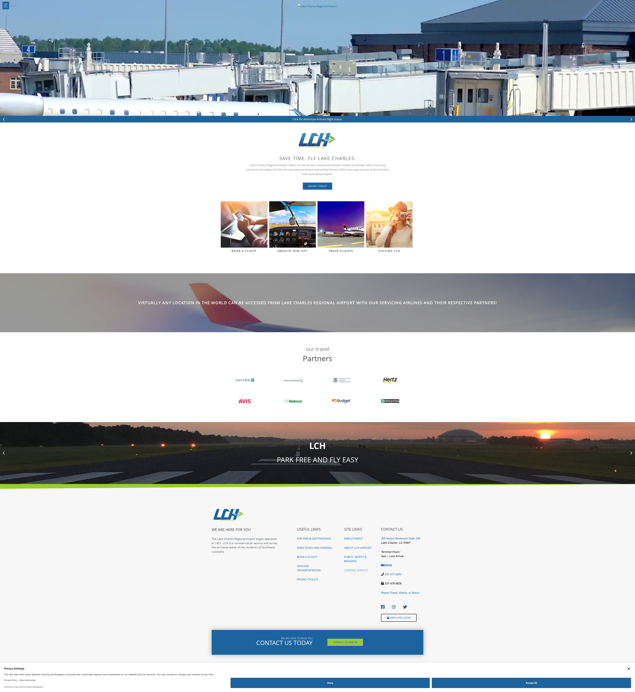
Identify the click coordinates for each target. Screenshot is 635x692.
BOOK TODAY (317, 467)
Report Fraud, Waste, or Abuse (400, 592)
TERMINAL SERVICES (356, 570)
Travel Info (292, 236)
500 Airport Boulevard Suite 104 (400, 538)
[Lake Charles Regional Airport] (317, 6)
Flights (244, 236)
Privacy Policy (307, 579)
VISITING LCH (389, 251)
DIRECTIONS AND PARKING (314, 548)
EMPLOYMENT (353, 538)
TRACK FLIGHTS (341, 251)
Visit (389, 236)
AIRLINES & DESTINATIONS (314, 538)
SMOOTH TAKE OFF (292, 251)
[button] (4, 119)
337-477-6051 (393, 574)
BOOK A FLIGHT (244, 251)
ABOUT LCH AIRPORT (358, 548)
